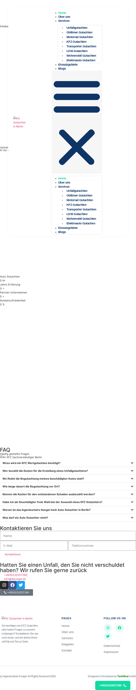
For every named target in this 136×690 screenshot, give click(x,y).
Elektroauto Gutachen (81, 60)
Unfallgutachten (77, 27)
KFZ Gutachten (76, 41)
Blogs (62, 68)
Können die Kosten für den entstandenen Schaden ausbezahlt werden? (48, 494)
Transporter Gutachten (81, 46)
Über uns (64, 16)
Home (62, 12)
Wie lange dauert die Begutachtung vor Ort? (31, 486)
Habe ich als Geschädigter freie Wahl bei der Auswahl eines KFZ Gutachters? (52, 502)
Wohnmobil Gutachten (81, 55)
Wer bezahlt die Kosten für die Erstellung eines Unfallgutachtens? (45, 470)
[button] (77, 122)
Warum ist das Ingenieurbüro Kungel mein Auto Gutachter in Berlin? (46, 509)
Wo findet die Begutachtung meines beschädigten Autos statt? (43, 478)
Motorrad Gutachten (80, 37)
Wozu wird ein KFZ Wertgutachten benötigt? (31, 463)
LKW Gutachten (77, 51)
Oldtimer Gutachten (79, 32)
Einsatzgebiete (67, 64)
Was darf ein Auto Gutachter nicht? (25, 517)
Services (63, 20)
